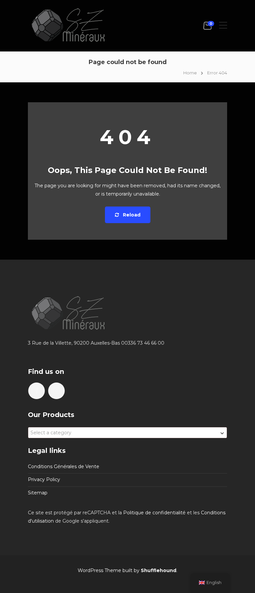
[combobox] (127, 432)
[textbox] (127, 432)
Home (190, 72)
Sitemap (37, 493)
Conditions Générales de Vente (63, 466)
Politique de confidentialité (154, 513)
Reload (131, 215)
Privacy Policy (44, 479)
